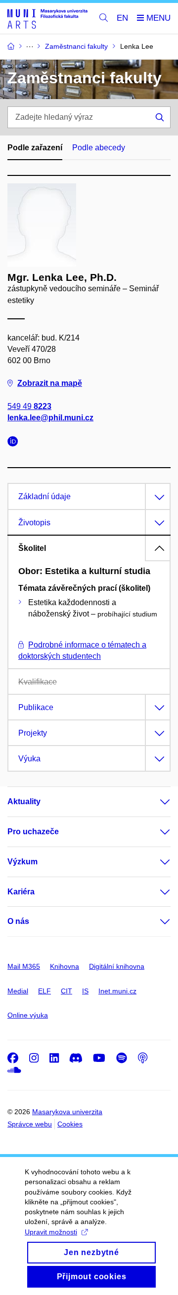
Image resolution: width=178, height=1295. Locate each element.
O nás (18, 921)
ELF (44, 991)
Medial (17, 991)
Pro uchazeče (33, 831)
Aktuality (24, 801)
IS (85, 991)
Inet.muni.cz (117, 991)
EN (122, 18)
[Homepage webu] (47, 18)
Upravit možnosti (51, 1232)
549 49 (29, 406)
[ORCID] (15, 443)
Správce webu (29, 1124)
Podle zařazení (34, 147)
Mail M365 (23, 966)
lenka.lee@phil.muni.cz (50, 417)
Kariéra (21, 891)
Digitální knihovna (116, 966)
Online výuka (27, 1015)
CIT (66, 991)
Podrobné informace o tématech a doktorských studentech (82, 650)
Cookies (70, 1124)
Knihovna (64, 966)
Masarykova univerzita (67, 1112)
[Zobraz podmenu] (155, 802)
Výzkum (22, 861)
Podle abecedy (98, 147)
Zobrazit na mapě (49, 383)
